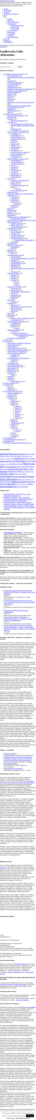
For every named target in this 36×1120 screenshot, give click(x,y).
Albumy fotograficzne (13, 393)
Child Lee (7, 456)
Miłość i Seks (15, 308)
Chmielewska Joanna (15, 456)
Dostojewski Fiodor (29, 459)
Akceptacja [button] (30, 1115)
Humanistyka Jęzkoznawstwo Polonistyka (19, 89)
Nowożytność (15, 147)
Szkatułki (10, 376)
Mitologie (10, 250)
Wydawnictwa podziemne (15, 338)
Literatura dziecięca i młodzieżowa (17, 217)
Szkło (16, 328)
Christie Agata (3, 458)
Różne (13, 298)
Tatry (12, 433)
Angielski (14, 197)
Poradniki (10, 303)
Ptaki (16, 283)
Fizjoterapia (14, 247)
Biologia (13, 275)
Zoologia (13, 280)
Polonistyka (14, 267)
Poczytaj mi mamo (18, 476)
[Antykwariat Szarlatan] (7, 1)
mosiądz (24, 471)
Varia (8, 112)
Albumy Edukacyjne (17, 223)
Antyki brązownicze (13, 345)
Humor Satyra (11, 192)
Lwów (17, 409)
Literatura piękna (12, 228)
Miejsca (13, 419)
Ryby (16, 285)
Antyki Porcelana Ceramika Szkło (17, 358)
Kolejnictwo (14, 184)
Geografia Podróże (12, 84)
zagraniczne (10, 389)
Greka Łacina (11, 86)
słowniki (17, 203)
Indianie (13, 140)
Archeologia (14, 134)
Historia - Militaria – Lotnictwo (16, 159)
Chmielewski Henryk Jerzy (26, 456)
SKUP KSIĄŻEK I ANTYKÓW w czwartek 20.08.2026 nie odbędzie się (17, 495)
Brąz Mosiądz (11, 368)
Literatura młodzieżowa (18, 227)
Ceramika (14, 355)
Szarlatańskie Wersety (17, 25)
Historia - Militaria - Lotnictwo (16, 132)
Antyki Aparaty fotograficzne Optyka (18, 343)
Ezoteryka (10, 119)
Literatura (10, 94)
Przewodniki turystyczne (18, 130)
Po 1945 (13, 149)
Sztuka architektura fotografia (16, 321)
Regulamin (10, 20)
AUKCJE (7, 39)
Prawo (9, 100)
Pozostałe (10, 99)
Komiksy (10, 212)
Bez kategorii (7, 441)
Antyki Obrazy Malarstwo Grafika (17, 350)
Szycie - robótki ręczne (17, 190)
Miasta (13, 404)
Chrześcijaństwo (16, 320)
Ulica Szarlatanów (12, 37)
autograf (4, 453)
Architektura (14, 323)
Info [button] (5, 17)
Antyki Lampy (11, 346)
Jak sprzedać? (8, 10)
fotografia (20, 461)
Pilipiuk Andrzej (18, 474)
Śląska (13, 375)
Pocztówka (10, 396)
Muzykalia (10, 252)
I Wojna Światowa (16, 137)
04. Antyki (7, 341)
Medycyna (10, 96)
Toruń (16, 413)
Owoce (17, 431)
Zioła (12, 248)
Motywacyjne (15, 310)
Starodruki (10, 109)
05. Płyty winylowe (9, 383)
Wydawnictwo (11, 24)
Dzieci (13, 399)
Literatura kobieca (16, 235)
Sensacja (13, 242)
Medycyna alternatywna (18, 120)
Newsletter (10, 35)
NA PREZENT (8, 42)
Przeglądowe (15, 150)
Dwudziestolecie (16, 135)
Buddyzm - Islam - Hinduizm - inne (21, 318)
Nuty (12, 253)
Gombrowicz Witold (5, 464)
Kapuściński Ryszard (28, 467)
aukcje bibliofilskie (29, 1007)
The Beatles (18, 484)
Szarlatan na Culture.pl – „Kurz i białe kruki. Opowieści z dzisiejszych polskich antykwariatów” (18, 498)
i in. (7, 466)
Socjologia (14, 272)
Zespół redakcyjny (8, 486)
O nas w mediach (12, 30)
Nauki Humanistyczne (13, 255)
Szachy (17, 189)
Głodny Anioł (15, 29)
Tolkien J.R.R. (24, 484)
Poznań (17, 411)
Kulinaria (10, 215)
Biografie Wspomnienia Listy (16, 115)
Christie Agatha (10, 458)
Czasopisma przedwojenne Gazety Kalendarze (21, 77)
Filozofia (13, 260)
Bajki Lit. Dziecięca (13, 76)
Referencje (7, 40)
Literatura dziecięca (16, 218)
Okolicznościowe (16, 423)
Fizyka (13, 293)
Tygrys (30, 484)
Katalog (6, 9)
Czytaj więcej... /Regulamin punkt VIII (18, 1118)
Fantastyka (14, 230)
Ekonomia (10, 81)
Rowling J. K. (30, 479)
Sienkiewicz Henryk (20, 482)
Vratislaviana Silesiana (13, 330)
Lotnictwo (14, 144)
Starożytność (15, 157)
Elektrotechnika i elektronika (19, 292)
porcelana (30, 476)
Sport (12, 187)
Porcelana (14, 356)
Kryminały (14, 233)
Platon (25, 474)
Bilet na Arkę (15, 27)
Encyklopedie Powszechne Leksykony (22, 258)
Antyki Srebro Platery (13, 365)
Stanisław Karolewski (20, 964)
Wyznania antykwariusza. (11, 14)
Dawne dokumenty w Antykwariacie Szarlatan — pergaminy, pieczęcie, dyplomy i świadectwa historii (19, 503)
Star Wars (11, 484)
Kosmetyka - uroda (13, 213)
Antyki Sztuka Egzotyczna (15, 366)
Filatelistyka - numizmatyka (19, 180)
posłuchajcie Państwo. (22, 1000)
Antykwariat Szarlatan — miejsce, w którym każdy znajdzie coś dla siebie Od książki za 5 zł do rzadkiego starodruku (19, 507)
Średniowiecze (15, 155)
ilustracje (13, 466)
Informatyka (14, 295)
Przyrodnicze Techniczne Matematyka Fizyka (20, 102)
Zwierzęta (14, 436)
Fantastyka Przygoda (8, 461)
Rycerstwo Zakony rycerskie (19, 152)
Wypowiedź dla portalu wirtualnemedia (15, 501)
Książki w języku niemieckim (16, 91)
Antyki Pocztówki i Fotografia (16, 351)
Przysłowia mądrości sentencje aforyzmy (23, 268)
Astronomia (14, 288)
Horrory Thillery (16, 232)
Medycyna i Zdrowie (13, 245)
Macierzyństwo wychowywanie (20, 306)
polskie (9, 388)
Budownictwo (15, 290)
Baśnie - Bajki (15, 225)
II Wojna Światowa (16, 139)
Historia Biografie (12, 87)
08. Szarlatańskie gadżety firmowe (14, 439)
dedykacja (19, 458)
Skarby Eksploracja (16, 154)
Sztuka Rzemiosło (12, 110)
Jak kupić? (7, 12)
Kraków (13, 403)
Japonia (19, 467)
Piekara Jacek (30, 471)
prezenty (2, 868)
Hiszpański (14, 200)
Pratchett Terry (21, 479)
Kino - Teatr (14, 182)
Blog (5, 15)
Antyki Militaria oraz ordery (15, 348)
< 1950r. (13, 331)
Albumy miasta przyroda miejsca (20, 124)
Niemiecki (14, 205)
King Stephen (4, 469)
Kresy (13, 142)
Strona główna (4, 45)
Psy (16, 282)
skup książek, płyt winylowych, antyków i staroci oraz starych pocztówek (17, 781)
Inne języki (14, 202)
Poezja (9, 97)
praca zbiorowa (8, 479)
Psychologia (10, 315)
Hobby (9, 179)
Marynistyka (11, 243)
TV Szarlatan (11, 34)
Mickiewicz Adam (14, 471)
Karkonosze (14, 401)
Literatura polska (16, 237)
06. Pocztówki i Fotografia (11, 391)
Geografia (10, 122)
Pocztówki (10, 398)
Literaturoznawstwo (17, 263)
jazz (8, 386)
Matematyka (14, 296)
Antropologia (15, 257)
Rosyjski (13, 207)
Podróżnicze (14, 129)
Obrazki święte (11, 371)
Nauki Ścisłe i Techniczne (15, 287)
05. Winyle (7, 385)
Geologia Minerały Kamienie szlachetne (22, 125)
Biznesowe (14, 305)
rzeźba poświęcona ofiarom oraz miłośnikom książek (16, 983)
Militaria (13, 145)
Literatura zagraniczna (17, 238)
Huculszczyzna (11, 370)
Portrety (13, 424)
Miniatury (14, 301)
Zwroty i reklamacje (13, 22)
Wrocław (17, 418)
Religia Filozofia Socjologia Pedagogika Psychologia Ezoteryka (19, 106)
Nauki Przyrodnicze (13, 273)
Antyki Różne (11, 363)
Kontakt (9, 19)
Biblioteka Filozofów (17, 454)
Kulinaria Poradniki (13, 92)
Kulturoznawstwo (16, 262)
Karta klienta (11, 32)
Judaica (9, 208)
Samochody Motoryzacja (18, 185)
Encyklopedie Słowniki (14, 82)
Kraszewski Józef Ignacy (18, 469)
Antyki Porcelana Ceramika (15, 353)
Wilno (16, 416)
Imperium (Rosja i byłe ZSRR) (24, 240)
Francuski (14, 198)
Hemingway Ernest (16, 464)
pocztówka (5, 476)
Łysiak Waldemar (23, 487)
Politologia (14, 265)
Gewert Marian (30, 461)
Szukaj (20, 66)
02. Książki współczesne (11, 114)
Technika (10, 378)
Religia (9, 316)
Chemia (13, 278)
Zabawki (10, 380)
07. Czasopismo (8, 438)
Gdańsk (17, 406)
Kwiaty (17, 429)
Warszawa (18, 414)
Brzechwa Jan (30, 454)
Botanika (13, 277)
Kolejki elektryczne (16, 381)
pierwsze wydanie (7, 474)
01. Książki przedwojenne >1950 (13, 74)
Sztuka (13, 326)
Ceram (2, 456)
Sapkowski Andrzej (5, 482)
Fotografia (14, 325)
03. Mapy (6, 340)
